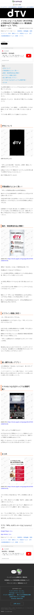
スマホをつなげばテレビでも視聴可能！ (15, 80)
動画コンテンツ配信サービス (20, 33)
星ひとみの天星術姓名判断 (24, 594)
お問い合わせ (17, 603)
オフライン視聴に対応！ (10, 75)
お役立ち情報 (18, 4)
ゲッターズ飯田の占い (9, 594)
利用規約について (9, 580)
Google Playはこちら (7, 531)
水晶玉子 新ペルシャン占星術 (17, 596)
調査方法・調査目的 (22, 577)
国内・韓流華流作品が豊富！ (11, 73)
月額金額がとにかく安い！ (11, 70)
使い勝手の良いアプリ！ (10, 77)
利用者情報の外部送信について (21, 580)
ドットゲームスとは (12, 577)
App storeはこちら (6, 534)
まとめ (5, 82)
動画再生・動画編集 (23, 31)
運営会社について (22, 583)
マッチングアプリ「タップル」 (17, 591)
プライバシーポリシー (12, 583)
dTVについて (7, 68)
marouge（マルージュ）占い (17, 593)
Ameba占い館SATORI (17, 598)
